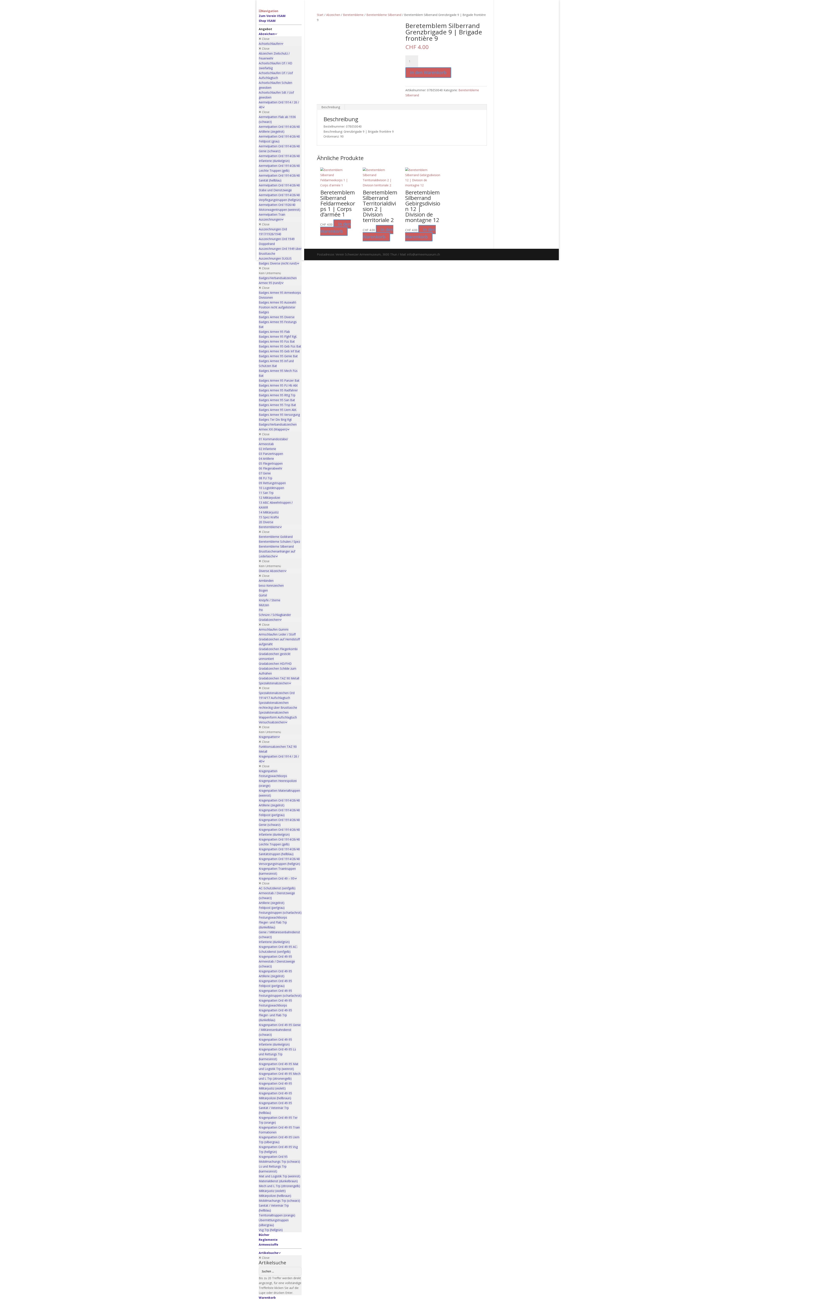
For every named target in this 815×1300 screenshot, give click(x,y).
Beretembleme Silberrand (383, 15)
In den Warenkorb (428, 72)
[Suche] (297, 1271)
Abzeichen (333, 15)
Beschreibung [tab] (330, 107)
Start (320, 15)
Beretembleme (353, 15)
